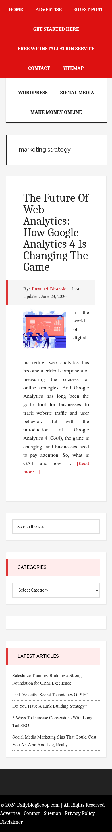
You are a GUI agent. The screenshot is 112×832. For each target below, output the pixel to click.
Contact (32, 813)
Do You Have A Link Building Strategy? (49, 706)
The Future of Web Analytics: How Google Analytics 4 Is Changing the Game (56, 232)
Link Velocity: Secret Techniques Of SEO (50, 694)
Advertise (10, 813)
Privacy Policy (80, 813)
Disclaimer (11, 822)
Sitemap (52, 813)
